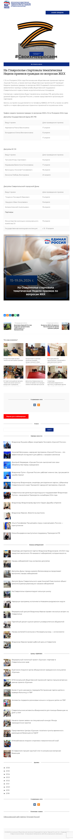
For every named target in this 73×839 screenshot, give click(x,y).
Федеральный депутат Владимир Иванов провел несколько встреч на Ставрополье (40, 613)
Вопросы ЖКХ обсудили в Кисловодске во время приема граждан (50, 326)
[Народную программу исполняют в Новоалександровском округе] (7, 604)
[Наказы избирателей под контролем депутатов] (7, 563)
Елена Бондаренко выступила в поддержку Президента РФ (36, 533)
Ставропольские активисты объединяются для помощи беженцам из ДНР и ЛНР (40, 711)
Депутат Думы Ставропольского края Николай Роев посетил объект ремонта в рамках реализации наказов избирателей (39, 582)
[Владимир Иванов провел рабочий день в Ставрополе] (7, 644)
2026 (8, 768)
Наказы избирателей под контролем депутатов (31, 561)
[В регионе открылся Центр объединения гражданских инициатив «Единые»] (7, 672)
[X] (13, 315)
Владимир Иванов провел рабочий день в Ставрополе (34, 642)
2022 (8, 781)
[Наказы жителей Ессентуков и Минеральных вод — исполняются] (7, 634)
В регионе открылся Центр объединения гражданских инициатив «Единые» (39, 671)
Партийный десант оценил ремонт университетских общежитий (38, 622)
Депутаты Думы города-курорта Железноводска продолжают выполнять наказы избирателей (36, 572)
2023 (8, 777)
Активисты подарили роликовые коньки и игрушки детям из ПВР (39, 700)
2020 (8, 787)
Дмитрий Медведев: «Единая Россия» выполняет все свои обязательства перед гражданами (35, 463)
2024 (8, 774)
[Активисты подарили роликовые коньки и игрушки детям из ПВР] (7, 703)
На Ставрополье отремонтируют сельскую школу (31, 591)
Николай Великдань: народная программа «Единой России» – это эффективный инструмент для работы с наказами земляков (38, 453)
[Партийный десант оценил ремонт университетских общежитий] (7, 624)
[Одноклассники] (7, 315)
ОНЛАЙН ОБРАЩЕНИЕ (57, 12)
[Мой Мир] (10, 315)
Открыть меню (37, 64)
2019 (7, 790)
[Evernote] (15, 315)
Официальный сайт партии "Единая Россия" (22, 817)
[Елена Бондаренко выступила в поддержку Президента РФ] (7, 536)
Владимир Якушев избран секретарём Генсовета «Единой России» (39, 442)
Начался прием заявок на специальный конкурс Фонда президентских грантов (34, 722)
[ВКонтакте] (5, 315)
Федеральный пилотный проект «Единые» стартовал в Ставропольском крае (34, 661)
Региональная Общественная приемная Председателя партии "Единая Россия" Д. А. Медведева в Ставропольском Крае (17, 4)
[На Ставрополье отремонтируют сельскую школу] (7, 594)
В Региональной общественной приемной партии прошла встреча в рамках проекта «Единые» (39, 681)
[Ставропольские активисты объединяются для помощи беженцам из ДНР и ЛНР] (7, 713)
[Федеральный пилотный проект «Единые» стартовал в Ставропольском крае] (7, 662)
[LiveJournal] (18, 315)
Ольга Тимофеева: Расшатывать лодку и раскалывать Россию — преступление (37, 524)
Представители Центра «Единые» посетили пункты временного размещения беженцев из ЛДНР (37, 732)
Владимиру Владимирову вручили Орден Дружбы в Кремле (36, 503)
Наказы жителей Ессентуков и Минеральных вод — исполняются (38, 632)
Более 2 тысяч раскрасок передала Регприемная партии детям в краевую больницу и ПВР (38, 691)
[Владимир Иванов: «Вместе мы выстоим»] (7, 515)
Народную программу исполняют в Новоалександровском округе (38, 601)
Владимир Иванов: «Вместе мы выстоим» (28, 513)
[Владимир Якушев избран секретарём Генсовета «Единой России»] (7, 445)
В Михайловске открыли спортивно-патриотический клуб (35, 741)
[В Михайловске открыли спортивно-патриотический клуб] (7, 743)
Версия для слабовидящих (16, 416)
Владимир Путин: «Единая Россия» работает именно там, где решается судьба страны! (40, 474)
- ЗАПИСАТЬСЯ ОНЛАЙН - (36, 54)
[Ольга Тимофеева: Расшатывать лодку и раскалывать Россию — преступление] (7, 525)
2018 (8, 793)
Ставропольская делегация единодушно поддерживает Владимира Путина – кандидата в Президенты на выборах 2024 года (39, 494)
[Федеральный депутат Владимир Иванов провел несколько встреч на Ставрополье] (7, 614)
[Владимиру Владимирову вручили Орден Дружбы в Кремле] (7, 505)
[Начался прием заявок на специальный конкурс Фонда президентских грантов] (7, 723)
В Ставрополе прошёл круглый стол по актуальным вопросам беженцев (36, 752)
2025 (8, 771)
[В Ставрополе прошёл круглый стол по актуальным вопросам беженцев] (7, 753)
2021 (7, 784)
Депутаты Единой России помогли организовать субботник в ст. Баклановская (23, 327)
